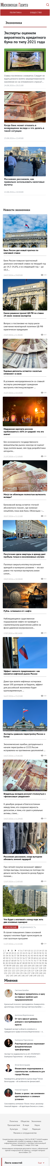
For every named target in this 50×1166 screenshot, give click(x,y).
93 (37, 963)
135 (21, 973)
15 (43, 950)
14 (40, 950)
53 (15, 958)
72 (23, 960)
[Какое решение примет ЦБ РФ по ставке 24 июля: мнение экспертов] (25, 294)
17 (4, 953)
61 (37, 958)
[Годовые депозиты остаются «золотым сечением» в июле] (25, 353)
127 (32, 970)
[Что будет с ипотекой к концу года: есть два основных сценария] (25, 901)
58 (29, 958)
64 (46, 958)
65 (4, 960)
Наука (37, 1125)
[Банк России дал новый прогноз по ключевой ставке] (25, 231)
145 (19, 975)
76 (35, 960)
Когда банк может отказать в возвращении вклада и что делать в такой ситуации (24, 128)
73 (26, 960)
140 (40, 973)
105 (33, 965)
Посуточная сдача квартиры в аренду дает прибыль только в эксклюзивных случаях (24, 555)
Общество (36, 12)
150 (38, 975)
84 (12, 963)
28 (35, 953)
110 (9, 968)
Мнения (11, 980)
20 (12, 953)
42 (29, 955)
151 (42, 975)
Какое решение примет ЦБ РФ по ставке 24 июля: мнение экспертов (24, 314)
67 (10, 960)
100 (13, 965)
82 (7, 963)
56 (23, 958)
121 (9, 970)
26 (29, 953)
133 (13, 973)
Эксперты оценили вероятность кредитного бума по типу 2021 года (25, 37)
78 (40, 960)
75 (32, 960)
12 (35, 950)
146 (23, 975)
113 (21, 968)
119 (44, 968)
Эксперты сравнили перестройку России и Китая (24, 735)
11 (32, 950)
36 (12, 955)
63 (43, 958)
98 (7, 965)
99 (10, 965)
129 (40, 970)
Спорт (25, 1129)
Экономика (36, 1121)
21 (15, 953)
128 (36, 970)
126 (29, 970)
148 (30, 975)
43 (32, 955)
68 (12, 960)
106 (37, 965)
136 (25, 973)
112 (17, 968)
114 (25, 968)
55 (21, 958)
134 (17, 973)
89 (26, 963)
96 (46, 963)
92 (35, 963)
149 (34, 975)
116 (32, 968)
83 (10, 963)
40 (23, 955)
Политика (16, 12)
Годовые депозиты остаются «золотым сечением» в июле (23, 372)
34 (7, 955)
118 (40, 968)
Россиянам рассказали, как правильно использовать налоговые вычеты (24, 181)
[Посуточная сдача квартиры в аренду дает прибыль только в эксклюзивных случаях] (25, 535)
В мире (26, 1125)
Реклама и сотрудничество (25, 1133)
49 (4, 958)
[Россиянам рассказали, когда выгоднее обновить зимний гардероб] (25, 838)
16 (46, 950)
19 (10, 953)
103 (25, 965)
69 (15, 960)
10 (29, 950)
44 (35, 955)
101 (17, 965)
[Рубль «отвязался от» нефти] (25, 595)
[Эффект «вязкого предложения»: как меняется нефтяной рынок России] (25, 652)
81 (4, 963)
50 (7, 958)
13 (37, 950)
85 (15, 963)
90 (29, 963)
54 (18, 958)
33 (4, 955)
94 (40, 963)
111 (13, 968)
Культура (14, 1129)
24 (23, 953)
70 (18, 960)
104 (29, 965)
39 (21, 955)
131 (5, 973)
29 (37, 953)
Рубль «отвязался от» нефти (17, 611)
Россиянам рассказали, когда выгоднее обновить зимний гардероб (23, 858)
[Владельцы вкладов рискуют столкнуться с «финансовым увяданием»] (25, 775)
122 (13, 970)
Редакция (36, 1129)
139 (36, 973)
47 (43, 955)
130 (44, 970)
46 (40, 955)
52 (12, 958)
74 (29, 960)
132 (9, 973)
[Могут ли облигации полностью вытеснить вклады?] (25, 476)
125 (25, 970)
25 (26, 953)
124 (21, 970)
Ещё (40, 1163)
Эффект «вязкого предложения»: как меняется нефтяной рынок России (22, 672)
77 (37, 960)
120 (5, 970)
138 (32, 973)
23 (21, 953)
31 (43, 953)
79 (43, 960)
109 (5, 968)
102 (21, 965)
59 (32, 958)
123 (17, 970)
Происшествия (14, 1125)
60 (35, 958)
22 (18, 953)
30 (40, 953)
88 (23, 963)
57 (26, 958)
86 (18, 963)
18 (7, 953)
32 (46, 953)
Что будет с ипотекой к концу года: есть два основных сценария (23, 920)
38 (18, 955)
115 (29, 968)
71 (21, 960)
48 (46, 955)
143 (11, 975)
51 (10, 958)
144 (15, 975)
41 (26, 955)
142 (7, 975)
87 (21, 963)
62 (40, 958)
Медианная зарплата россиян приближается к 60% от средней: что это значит (24, 432)
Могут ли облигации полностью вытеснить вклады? (25, 495)
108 (44, 965)
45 (37, 955)
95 (43, 963)
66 (7, 960)
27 (32, 953)
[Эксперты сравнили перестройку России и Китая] (25, 715)
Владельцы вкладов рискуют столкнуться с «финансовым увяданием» (25, 795)
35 (10, 955)
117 (36, 968)
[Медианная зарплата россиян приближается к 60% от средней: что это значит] (25, 411)
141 (44, 973)
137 (29, 973)
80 (46, 960)
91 (32, 963)
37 (15, 955)
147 (27, 975)
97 (5, 965)
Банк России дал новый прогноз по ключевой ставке (21, 251)
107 (40, 965)
